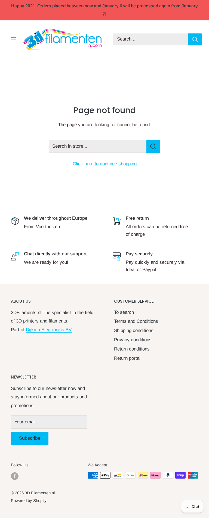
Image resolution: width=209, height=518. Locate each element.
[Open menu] (13, 39)
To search (124, 312)
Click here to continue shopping (105, 163)
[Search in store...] (153, 146)
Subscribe (29, 438)
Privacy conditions (133, 339)
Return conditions (132, 349)
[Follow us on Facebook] (15, 476)
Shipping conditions (133, 330)
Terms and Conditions (136, 321)
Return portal (127, 358)
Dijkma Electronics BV (49, 329)
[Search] (195, 39)
